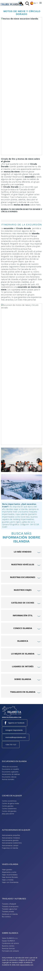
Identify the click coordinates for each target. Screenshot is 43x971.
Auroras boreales (8, 779)
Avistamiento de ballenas (11, 774)
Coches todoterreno (9, 808)
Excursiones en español (10, 769)
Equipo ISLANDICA (8, 941)
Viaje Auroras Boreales (10, 877)
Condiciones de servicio (10, 943)
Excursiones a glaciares (10, 772)
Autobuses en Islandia (10, 914)
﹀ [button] (39, 548)
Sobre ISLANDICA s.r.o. (10, 938)
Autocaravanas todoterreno (12, 843)
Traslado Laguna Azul (9, 909)
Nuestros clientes (8, 946)
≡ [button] (40, 3)
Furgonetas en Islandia (10, 848)
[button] (38, 966)
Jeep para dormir (8, 814)
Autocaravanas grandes (10, 840)
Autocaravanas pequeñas (11, 835)
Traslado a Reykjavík (9, 904)
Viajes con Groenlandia (10, 882)
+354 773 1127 (10, 745)
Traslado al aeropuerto (10, 906)
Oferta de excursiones (10, 767)
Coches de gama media (10, 803)
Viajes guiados (7, 869)
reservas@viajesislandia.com (15, 737)
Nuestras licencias (8, 948)
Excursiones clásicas (9, 777)
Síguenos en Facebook (16, 723)
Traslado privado (8, 911)
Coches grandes (7, 806)
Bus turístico (6, 917)
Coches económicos (9, 801)
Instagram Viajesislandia (14, 730)
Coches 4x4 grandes (9, 811)
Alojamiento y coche (9, 872)
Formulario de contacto (10, 951)
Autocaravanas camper (10, 845)
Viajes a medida (7, 880)
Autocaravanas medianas (11, 838)
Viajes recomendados (10, 875)
